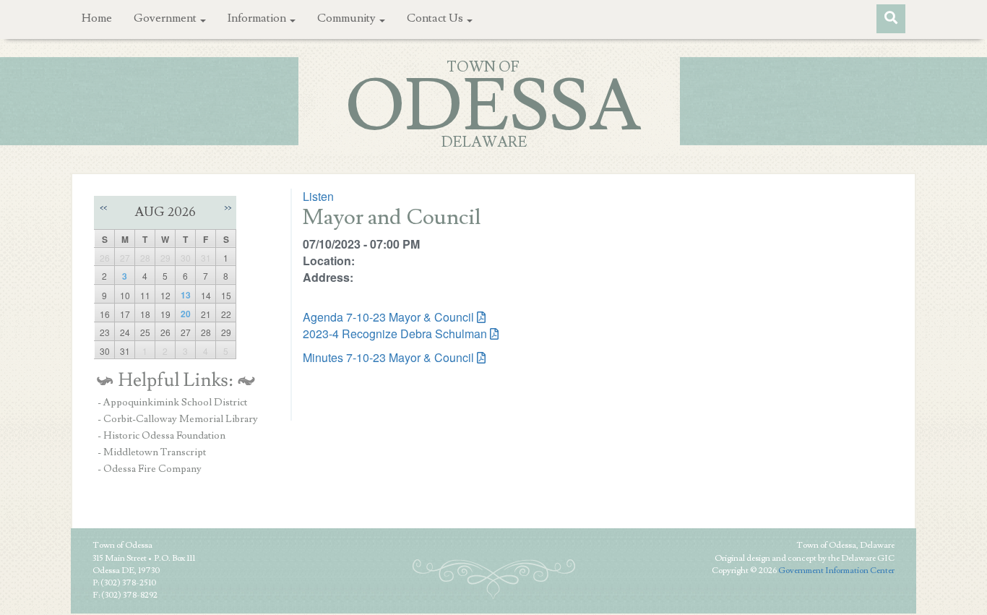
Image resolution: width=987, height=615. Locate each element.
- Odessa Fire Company (150, 469)
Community (347, 18)
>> (227, 207)
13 (186, 294)
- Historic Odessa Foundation (161, 435)
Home (97, 18)
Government (166, 18)
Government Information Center (836, 570)
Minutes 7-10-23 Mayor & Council (388, 357)
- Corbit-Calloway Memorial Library (178, 419)
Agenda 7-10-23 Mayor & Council (388, 317)
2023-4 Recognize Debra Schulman (395, 333)
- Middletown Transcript (152, 452)
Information (258, 18)
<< (103, 207)
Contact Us (436, 18)
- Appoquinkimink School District (172, 402)
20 (186, 313)
